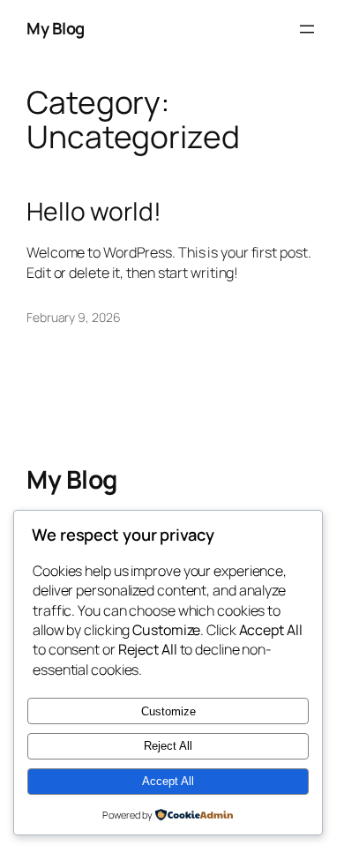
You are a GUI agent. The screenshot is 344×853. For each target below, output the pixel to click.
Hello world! (93, 212)
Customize (168, 711)
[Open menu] (307, 29)
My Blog (55, 28)
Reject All (168, 745)
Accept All (168, 781)
